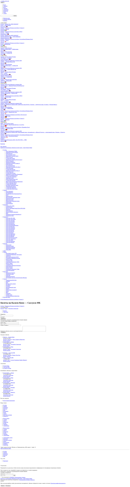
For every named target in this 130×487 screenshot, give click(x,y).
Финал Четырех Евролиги (12, 212)
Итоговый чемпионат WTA (12, 257)
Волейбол (8, 285)
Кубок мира (8, 202)
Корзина (5, 20)
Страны (5, 419)
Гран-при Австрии (10, 220)
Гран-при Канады (10, 231)
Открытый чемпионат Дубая (12, 269)
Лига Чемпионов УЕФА (11, 151)
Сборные (5, 424)
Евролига (8, 209)
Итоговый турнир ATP (11, 253)
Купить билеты (6, 340)
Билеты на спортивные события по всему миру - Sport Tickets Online (16, 147)
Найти (15, 15)
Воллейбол (5, 411)
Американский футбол (11, 280)
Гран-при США (9, 240)
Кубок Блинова (8, 48)
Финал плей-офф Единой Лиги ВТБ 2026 (15, 208)
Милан (2, 121)
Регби (7, 291)
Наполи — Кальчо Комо (8, 337)
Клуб (4, 7)
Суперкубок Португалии (11, 188)
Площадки (5, 422)
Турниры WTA (9, 264)
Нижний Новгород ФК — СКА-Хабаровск (10, 36)
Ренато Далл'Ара (16, 355)
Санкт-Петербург (4, 59)
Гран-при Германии (10, 227)
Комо (6, 308)
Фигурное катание (7, 415)
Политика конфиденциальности (58, 483)
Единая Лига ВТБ (10, 206)
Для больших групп (7, 437)
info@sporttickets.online (6, 448)
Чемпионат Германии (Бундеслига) (14, 159)
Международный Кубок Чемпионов (14, 181)
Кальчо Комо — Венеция (9, 382)
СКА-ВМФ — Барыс (5, 89)
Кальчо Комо (6, 365)
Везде (4, 4)
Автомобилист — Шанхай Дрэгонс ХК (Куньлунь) (12, 85)
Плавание (8, 293)
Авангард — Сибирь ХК (6, 53)
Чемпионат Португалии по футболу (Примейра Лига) (17, 127)
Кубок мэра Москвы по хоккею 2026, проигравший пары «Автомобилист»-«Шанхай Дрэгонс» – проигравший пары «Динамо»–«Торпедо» (33, 132)
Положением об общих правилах (27, 479)
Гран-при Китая (9, 232)
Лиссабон (3, 129)
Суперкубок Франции (11, 187)
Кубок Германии (10, 160)
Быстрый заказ (6, 297)
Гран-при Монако (10, 236)
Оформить (3, 318)
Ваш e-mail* (3, 323)
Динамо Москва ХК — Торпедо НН (9, 93)
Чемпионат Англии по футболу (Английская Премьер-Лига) (19, 39)
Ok (14, 475)
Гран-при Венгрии (10, 226)
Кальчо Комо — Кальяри (9, 387)
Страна (5, 13)
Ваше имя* (3, 322)
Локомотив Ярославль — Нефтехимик (9, 49)
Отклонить (8, 485)
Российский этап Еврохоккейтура (14, 193)
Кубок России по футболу (11, 79)
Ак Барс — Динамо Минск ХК (8, 61)
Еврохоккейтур (9, 192)
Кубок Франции (9, 171)
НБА (7, 213)
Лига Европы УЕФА (11, 154)
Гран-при (8, 275)
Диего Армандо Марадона (18, 339)
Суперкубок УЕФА (10, 158)
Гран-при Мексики (10, 235)
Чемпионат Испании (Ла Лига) (13, 167)
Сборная (5, 8)
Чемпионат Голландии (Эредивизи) (14, 174)
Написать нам (6, 18)
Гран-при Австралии (11, 219)
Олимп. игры (9, 294)
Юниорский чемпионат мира (12, 201)
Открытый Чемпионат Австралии (14, 254)
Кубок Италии (9, 164)
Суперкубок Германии (11, 176)
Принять (2, 485)
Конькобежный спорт (11, 287)
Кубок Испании (9, 168)
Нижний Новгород (5, 38)
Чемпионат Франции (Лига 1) (13, 170)
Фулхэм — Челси (5, 40)
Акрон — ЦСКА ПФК (6, 97)
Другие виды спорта (8, 123)
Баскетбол (5, 204)
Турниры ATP (9, 260)
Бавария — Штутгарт (5, 115)
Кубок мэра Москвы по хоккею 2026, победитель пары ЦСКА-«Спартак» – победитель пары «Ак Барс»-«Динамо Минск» (29, 104)
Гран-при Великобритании (12, 225)
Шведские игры (9, 199)
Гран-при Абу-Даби (10, 218)
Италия (2, 308)
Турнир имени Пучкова (10, 56)
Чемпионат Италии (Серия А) (13, 163)
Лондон (2, 41)
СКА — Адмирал (5, 100)
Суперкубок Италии (10, 180)
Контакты (5, 438)
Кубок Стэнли (9, 268)
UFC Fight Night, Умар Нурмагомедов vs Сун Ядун (12, 124)
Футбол (2, 24)
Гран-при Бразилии (10, 224)
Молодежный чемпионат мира (13, 197)
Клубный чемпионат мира (12, 185)
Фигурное (5, 271)
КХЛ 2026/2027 (9, 191)
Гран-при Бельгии (10, 223)
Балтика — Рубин (5, 32)
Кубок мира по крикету (11, 289)
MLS (7, 292)
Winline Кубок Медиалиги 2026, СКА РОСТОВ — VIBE (14, 139)
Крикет (7, 288)
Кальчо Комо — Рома (8, 346)
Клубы (4, 423)
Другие (5, 278)
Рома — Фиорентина (5, 44)
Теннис (5, 252)
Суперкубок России (10, 169)
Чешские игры (9, 196)
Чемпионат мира (10, 178)
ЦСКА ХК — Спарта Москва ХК (8, 69)
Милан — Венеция (5, 119)
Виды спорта (6, 418)
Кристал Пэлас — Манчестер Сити (9, 112)
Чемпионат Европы (10, 162)
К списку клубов (7, 368)
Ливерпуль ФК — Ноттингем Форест (9, 136)
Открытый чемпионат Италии (13, 258)
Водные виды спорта (11, 283)
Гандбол (8, 286)
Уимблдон (8, 255)
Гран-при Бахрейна (10, 221)
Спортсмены (6, 425)
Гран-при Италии (10, 230)
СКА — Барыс (4, 73)
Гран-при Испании (10, 229)
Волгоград (3, 26)
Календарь (5, 445)
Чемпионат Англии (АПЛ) (12, 156)
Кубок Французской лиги (12, 179)
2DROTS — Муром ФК (6, 80)
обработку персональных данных (17, 477)
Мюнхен (3, 117)
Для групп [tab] (5, 312)
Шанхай (2, 126)
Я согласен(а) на (13, 477)
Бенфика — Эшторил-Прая (7, 128)
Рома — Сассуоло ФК (8, 357)
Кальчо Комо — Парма (8, 342)
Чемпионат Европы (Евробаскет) (13, 214)
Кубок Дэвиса (9, 263)
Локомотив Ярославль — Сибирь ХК (9, 65)
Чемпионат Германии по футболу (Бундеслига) (16, 114)
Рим (1, 45)
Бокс (7, 282)
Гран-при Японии (10, 242)
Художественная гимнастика (12, 296)
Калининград (4, 34)
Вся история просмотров (9, 400)
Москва (2, 63)
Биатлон (5, 243)
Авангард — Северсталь (6, 77)
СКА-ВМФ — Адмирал (6, 58)
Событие (5, 6)
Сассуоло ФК (6, 367)
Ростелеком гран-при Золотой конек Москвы (16, 277)
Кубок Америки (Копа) (11, 182)
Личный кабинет (7, 19)
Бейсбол (8, 281)
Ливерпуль (3, 137)
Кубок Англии (9, 157)
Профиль (5, 443)
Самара (2, 98)
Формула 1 (5, 216)
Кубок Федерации (10, 270)
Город (4, 12)
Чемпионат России (10, 248)
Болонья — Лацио (5, 29)
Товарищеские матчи (11, 186)
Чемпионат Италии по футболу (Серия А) (14, 27)
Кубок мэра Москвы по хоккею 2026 (13, 60)
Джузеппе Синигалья (13, 308)
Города (4, 420)
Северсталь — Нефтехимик (7, 108)
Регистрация (6, 442)
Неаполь (10, 339)
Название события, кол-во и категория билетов (11, 331)
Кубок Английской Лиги (11, 175)
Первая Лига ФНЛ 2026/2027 (11, 24)
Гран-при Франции (10, 241)
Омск (2, 50)
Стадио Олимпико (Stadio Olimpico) (18, 360)
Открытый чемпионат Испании (13, 265)
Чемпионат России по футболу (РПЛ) (13, 31)
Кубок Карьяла (9, 203)
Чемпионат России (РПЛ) (12, 152)
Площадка (5, 10)
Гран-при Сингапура (11, 238)
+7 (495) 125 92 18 (5, 1)
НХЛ (7, 195)
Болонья (2, 30)
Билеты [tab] (5, 310)
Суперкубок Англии (10, 173)
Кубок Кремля (9, 266)
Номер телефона (4, 325)
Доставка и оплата (7, 440)
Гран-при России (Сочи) (11, 237)
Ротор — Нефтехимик (6, 25)
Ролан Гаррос (9, 259)
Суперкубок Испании (11, 184)
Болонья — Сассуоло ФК (9, 352)
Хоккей (2, 48)
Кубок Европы (9, 210)
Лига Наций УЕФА (10, 165)
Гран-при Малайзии (10, 233)
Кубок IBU (8, 249)
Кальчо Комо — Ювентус (9, 392)
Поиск (4, 441)
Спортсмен (5, 9)
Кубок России (9, 153)
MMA (2, 123)
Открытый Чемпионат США (12, 261)
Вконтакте (5, 460)
